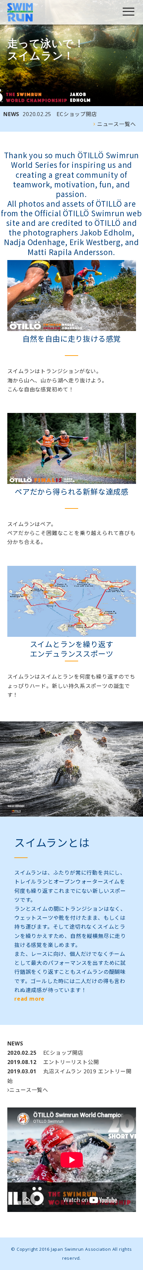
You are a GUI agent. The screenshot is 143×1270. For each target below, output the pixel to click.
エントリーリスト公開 (53, 1062)
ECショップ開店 (60, 114)
